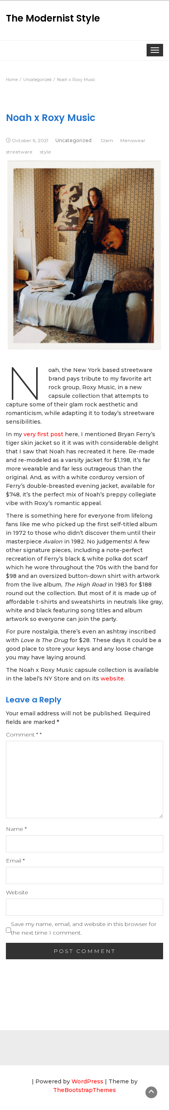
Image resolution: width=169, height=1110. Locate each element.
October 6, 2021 (30, 140)
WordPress (87, 1081)
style (45, 152)
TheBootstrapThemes (84, 1090)
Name (16, 828)
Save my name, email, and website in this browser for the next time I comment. (83, 928)
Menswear (132, 140)
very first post (44, 434)
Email (15, 860)
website (112, 678)
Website (17, 892)
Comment (24, 734)
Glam (107, 140)
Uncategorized (73, 140)
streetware (19, 152)
